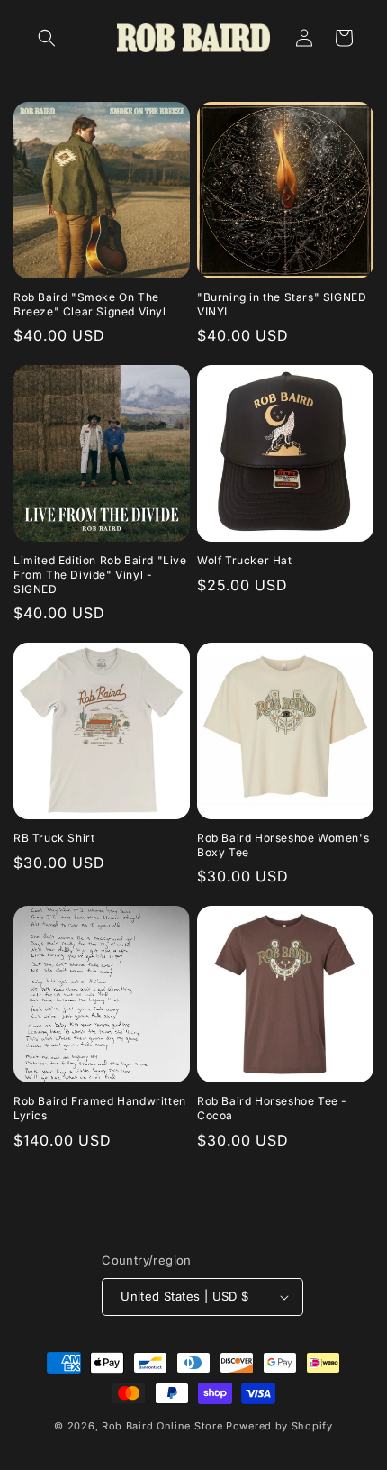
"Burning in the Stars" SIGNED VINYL (281, 304)
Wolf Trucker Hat (244, 560)
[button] (47, 38)
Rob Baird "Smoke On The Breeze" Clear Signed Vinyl (90, 304)
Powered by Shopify (279, 1426)
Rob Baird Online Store (164, 1426)
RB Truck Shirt (54, 838)
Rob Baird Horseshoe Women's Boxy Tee (283, 845)
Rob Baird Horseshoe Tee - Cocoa (272, 1108)
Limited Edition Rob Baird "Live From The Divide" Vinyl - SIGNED (100, 574)
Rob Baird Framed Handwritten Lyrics (100, 1108)
